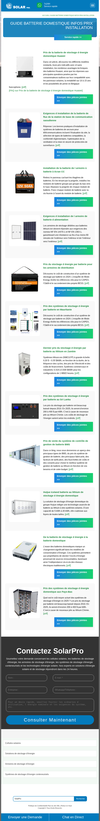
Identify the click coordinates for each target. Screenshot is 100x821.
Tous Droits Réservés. (54, 808)
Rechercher (80, 799)
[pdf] (24, 87)
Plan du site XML (54, 806)
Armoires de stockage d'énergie (19, 764)
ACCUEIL (45, 15)
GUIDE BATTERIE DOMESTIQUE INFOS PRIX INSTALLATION (72, 15)
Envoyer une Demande (25, 817)
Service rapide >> (73, 37)
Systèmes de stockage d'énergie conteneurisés (27, 774)
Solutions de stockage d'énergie (20, 753)
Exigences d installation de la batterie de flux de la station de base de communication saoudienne (67, 117)
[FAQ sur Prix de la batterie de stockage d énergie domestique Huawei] (46, 90)
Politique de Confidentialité (37, 806)
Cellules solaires (13, 743)
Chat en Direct (73, 817)
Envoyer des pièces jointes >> (72, 99)
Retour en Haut (66, 806)
